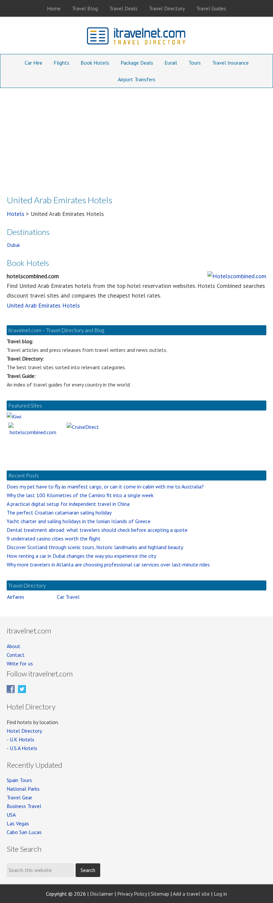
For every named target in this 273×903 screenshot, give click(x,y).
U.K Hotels (22, 739)
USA (11, 814)
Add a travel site (191, 893)
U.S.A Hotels (23, 748)
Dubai (13, 245)
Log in (220, 893)
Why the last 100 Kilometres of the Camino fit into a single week (80, 495)
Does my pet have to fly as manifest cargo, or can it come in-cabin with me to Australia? (105, 486)
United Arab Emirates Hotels (43, 305)
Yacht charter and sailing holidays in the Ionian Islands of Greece (78, 521)
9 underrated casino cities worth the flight (54, 538)
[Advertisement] (136, 138)
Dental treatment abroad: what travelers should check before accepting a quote (97, 529)
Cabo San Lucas (24, 832)
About (13, 646)
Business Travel (24, 806)
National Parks (23, 788)
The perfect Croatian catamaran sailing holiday (59, 512)
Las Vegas (18, 823)
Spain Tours (19, 780)
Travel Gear (19, 797)
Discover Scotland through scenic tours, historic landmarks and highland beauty (95, 547)
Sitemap (160, 893)
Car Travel (68, 596)
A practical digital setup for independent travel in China (68, 503)
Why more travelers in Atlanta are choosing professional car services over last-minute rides (108, 564)
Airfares (15, 596)
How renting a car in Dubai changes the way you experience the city (81, 555)
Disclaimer (101, 893)
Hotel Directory (24, 730)
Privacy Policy (132, 893)
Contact (16, 654)
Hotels (15, 214)
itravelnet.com (136, 37)
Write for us (20, 663)
